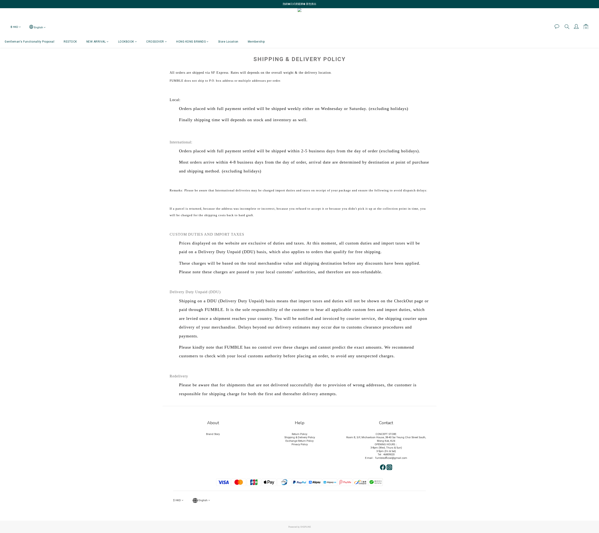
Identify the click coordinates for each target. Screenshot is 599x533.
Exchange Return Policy (299, 440)
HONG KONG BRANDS (191, 41)
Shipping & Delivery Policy (299, 437)
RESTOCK (70, 41)
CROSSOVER (155, 41)
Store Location (228, 41)
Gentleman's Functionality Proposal (29, 41)
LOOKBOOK (126, 41)
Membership (256, 41)
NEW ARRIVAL (96, 41)
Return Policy (299, 434)
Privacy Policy (300, 444)
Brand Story (213, 434)
